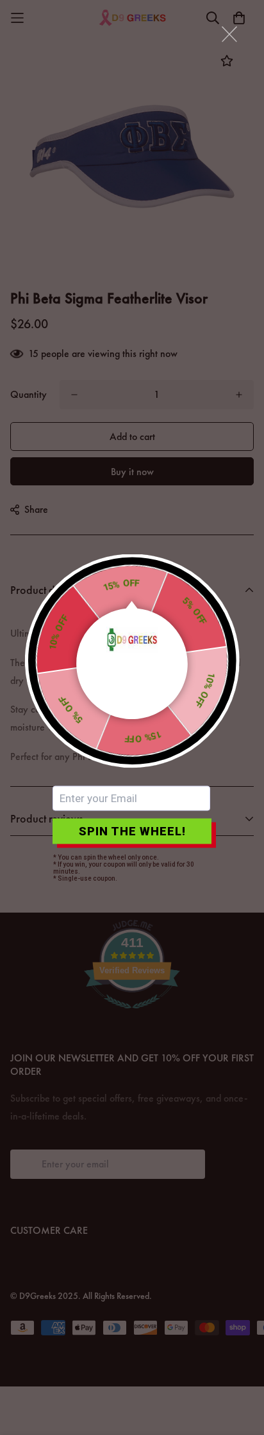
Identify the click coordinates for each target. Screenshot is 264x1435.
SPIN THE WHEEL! (132, 831)
